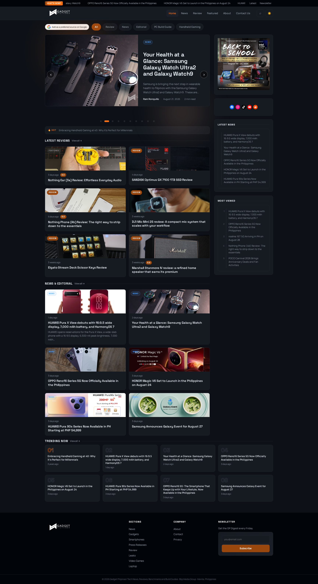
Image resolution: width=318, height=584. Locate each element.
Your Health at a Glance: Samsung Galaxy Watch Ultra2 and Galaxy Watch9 (169, 64)
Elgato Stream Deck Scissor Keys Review (77, 267)
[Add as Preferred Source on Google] (67, 27)
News (184, 13)
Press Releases (137, 544)
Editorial (141, 27)
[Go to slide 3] (112, 121)
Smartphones (136, 539)
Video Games (136, 560)
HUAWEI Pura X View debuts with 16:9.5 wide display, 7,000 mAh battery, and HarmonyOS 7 (81, 325)
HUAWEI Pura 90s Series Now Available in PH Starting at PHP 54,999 (238, 3)
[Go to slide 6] (130, 121)
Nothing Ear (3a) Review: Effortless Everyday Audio (84, 180)
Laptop (133, 566)
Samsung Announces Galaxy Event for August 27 (167, 426)
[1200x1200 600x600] (244, 89)
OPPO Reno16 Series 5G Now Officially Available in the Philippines (86, 3)
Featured (212, 13)
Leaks (132, 555)
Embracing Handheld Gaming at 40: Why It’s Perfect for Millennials (95, 130)
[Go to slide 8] (142, 121)
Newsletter (266, 3)
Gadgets (134, 534)
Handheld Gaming (189, 27)
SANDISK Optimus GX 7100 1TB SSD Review (162, 180)
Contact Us (243, 13)
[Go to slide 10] (154, 121)
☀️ (269, 13)
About (227, 13)
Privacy (178, 539)
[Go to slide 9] (148, 121)
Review (197, 13)
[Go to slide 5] (124, 121)
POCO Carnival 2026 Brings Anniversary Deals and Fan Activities (243, 262)
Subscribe (246, 548)
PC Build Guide (163, 27)
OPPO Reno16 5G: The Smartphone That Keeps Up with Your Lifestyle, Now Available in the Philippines (186, 489)
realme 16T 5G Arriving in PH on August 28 (246, 238)
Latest (253, 3)
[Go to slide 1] (101, 121)
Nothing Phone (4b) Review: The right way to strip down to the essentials (247, 249)
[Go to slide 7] (136, 121)
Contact (178, 534)
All (96, 27)
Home (172, 13)
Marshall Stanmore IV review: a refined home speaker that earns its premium (164, 270)
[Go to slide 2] (107, 121)
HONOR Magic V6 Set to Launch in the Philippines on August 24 (162, 3)
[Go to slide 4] (118, 121)
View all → (77, 140)
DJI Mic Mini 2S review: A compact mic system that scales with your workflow (169, 224)
